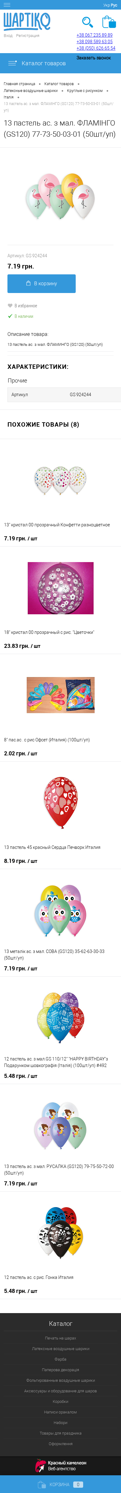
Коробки (60, 1401)
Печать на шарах (60, 1338)
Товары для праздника (61, 1433)
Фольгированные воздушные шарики (60, 1380)
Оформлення (61, 1443)
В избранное (26, 305)
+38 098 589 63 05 (95, 41)
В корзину (45, 283)
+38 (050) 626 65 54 (96, 48)
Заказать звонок (94, 57)
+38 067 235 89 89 (95, 35)
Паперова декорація (60, 1369)
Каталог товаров (43, 63)
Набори (60, 1422)
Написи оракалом (60, 1412)
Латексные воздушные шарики (60, 1348)
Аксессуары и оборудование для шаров (60, 1391)
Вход (8, 35)
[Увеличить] (60, 196)
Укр (106, 5)
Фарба (60, 1359)
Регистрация (27, 35)
